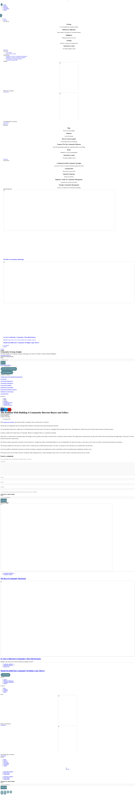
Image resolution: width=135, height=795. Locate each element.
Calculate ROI (69, 168)
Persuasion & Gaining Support (9, 389)
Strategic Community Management (69, 185)
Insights (5, 9)
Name (2, 477)
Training (68, 40)
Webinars (69, 133)
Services (5, 6)
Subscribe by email (68, 46)
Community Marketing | (9, 573)
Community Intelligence (7, 383)
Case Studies (6, 8)
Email (2, 357)
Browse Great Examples (69, 139)
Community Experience (7, 381)
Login (2, 350)
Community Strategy (6, 385)
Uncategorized (4, 394)
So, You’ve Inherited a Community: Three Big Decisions (19, 337)
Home (4, 4)
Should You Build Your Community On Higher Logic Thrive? (21, 342)
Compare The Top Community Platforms (69, 144)
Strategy (69, 24)
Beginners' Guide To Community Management (68, 179)
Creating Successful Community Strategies (69, 163)
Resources (5, 7)
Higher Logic (6, 666)
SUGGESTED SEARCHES (9, 369)
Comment (3, 461)
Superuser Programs (69, 174)
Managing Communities (7, 387)
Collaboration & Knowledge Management (11, 377)
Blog (69, 128)
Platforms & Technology (7, 391)
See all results (7, 372)
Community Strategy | (9, 665)
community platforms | (9, 664)
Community (4, 379)
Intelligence (69, 35)
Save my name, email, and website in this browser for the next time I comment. (19, 492)
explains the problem (8, 422)
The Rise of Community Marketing (13, 259)
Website (2, 487)
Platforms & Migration (69, 29)
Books (69, 150)
